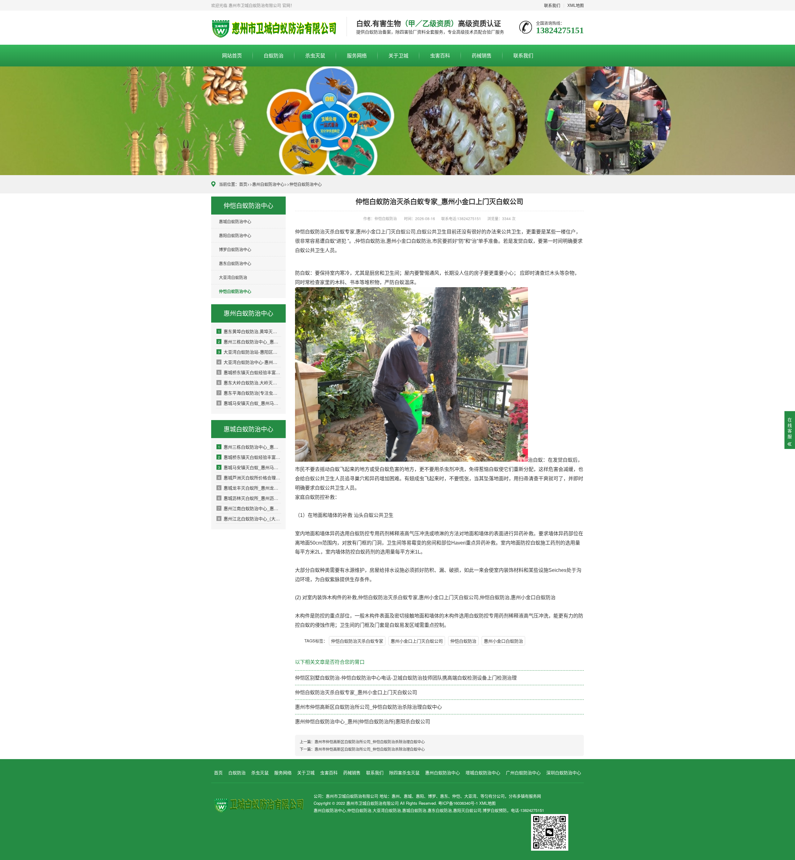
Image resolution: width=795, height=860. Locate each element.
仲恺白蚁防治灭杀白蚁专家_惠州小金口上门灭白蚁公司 (356, 692)
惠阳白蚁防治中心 (235, 235)
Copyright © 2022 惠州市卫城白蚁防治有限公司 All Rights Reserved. (376, 803)
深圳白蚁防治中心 (563, 772)
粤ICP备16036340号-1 (458, 803)
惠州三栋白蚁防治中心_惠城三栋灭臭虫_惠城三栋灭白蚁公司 (249, 341)
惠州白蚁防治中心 (268, 184)
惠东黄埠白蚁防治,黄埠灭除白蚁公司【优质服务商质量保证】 (249, 331)
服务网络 (357, 55)
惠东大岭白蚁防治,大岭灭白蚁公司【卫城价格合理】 (249, 382)
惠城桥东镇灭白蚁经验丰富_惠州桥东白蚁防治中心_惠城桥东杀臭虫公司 (249, 372)
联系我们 (552, 5)
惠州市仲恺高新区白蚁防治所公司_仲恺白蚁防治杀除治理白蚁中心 (368, 706)
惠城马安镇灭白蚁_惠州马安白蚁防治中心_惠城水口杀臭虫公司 (249, 403)
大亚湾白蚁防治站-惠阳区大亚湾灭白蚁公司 (249, 352)
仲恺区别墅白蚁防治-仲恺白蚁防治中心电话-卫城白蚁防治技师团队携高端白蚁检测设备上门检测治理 (406, 677)
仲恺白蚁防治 (463, 641)
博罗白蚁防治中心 (235, 249)
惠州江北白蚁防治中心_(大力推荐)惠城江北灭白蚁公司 (249, 518)
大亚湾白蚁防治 (233, 277)
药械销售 (482, 55)
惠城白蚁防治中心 (235, 221)
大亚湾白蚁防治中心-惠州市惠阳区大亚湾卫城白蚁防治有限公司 (249, 362)
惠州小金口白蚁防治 (503, 641)
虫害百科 (440, 55)
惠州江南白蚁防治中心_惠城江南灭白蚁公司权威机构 (249, 508)
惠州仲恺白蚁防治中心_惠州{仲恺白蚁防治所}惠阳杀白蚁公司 (362, 721)
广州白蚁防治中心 (523, 772)
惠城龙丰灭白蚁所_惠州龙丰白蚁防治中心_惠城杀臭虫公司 (249, 488)
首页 (243, 184)
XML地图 (575, 5)
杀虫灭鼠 (315, 55)
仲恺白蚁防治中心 (305, 184)
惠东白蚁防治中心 (235, 263)
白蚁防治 (274, 55)
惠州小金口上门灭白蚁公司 (417, 641)
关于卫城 (398, 55)
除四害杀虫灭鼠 (404, 772)
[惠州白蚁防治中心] (274, 27)
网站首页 (232, 55)
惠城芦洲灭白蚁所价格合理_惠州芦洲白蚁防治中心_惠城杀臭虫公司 (249, 477)
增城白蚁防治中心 (483, 772)
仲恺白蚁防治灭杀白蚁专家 (357, 641)
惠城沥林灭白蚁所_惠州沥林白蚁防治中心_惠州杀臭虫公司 (249, 498)
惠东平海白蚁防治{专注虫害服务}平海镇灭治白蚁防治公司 (249, 393)
